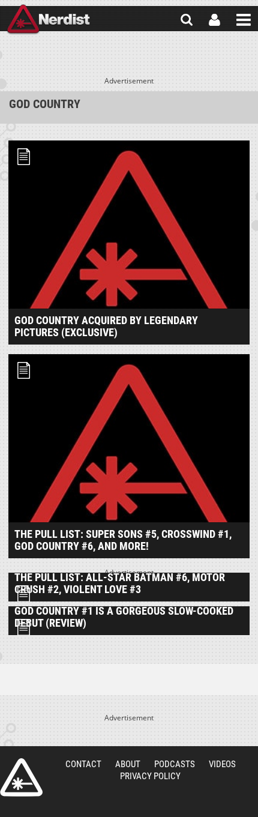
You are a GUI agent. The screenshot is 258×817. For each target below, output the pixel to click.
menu (243, 20)
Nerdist (48, 19)
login (214, 20)
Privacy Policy (150, 776)
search (187, 20)
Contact (83, 764)
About (127, 764)
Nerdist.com (21, 777)
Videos (222, 764)
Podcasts (174, 764)
